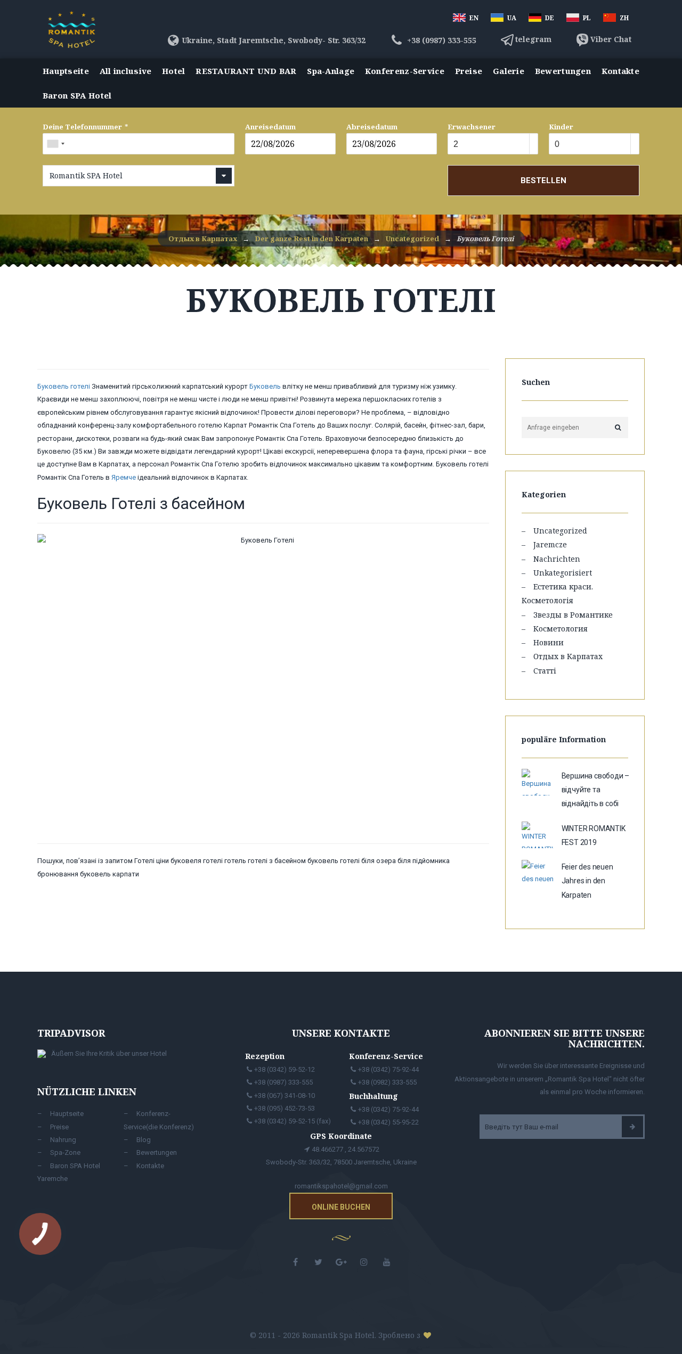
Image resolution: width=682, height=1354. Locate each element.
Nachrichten (556, 559)
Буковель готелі (63, 386)
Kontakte (620, 70)
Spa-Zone (65, 1152)
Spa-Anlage (330, 70)
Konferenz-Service (404, 70)
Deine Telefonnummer (82, 127)
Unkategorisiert (562, 573)
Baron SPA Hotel (77, 95)
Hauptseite (66, 70)
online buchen (341, 1207)
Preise (469, 70)
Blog (143, 1140)
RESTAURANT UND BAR (246, 70)
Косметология (560, 628)
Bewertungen (563, 70)
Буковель (265, 386)
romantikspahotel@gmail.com (341, 1186)
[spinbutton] (487, 144)
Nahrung (63, 1140)
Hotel (173, 70)
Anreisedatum (270, 127)
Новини (548, 642)
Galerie (508, 70)
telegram (533, 39)
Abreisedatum (371, 127)
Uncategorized (560, 531)
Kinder (561, 127)
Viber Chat (610, 39)
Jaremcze (550, 544)
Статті (544, 671)
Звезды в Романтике (573, 615)
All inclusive (126, 70)
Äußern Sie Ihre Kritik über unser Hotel (109, 1053)
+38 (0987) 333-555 (440, 40)
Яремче (123, 477)
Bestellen (543, 180)
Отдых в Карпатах (568, 656)
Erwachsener (472, 127)
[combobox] (55, 144)
